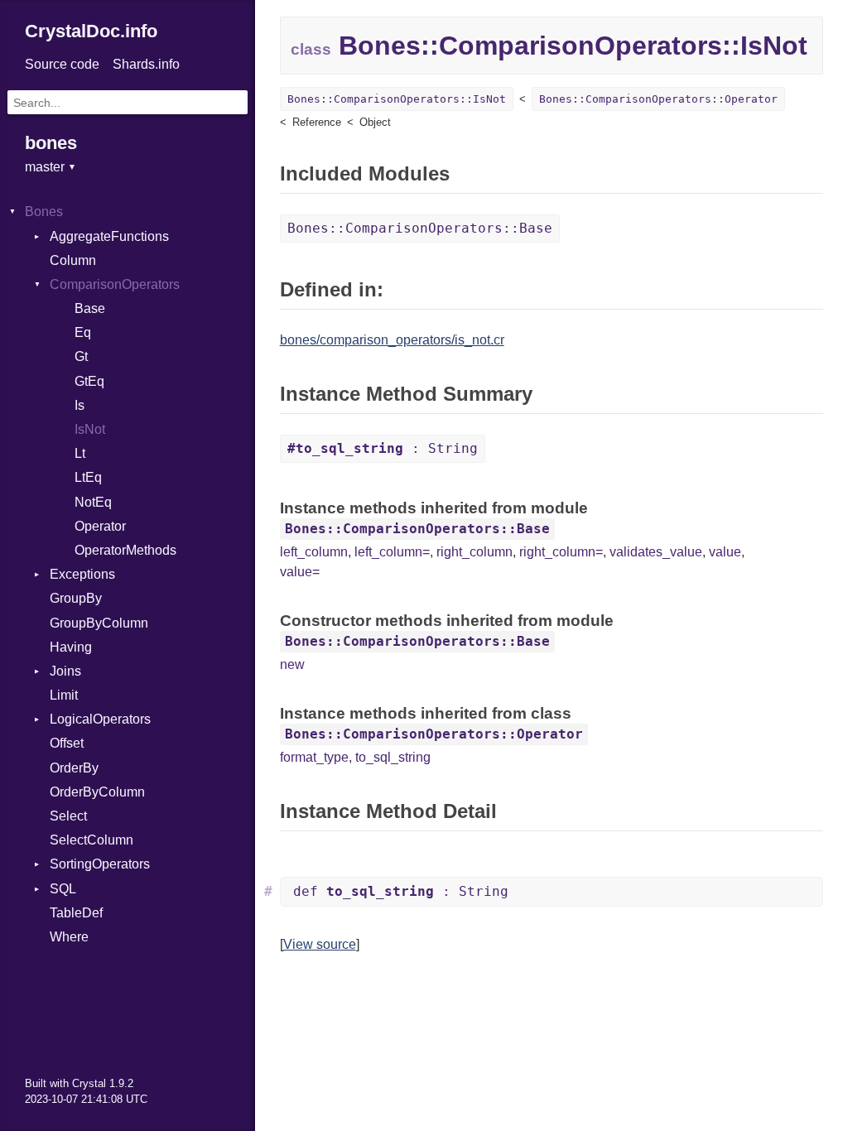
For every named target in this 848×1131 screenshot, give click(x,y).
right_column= (561, 552)
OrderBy (74, 768)
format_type (314, 757)
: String (382, 448)
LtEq (88, 477)
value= (300, 572)
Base (90, 308)
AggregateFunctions (109, 236)
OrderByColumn (97, 792)
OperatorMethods (125, 550)
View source (319, 944)
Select (68, 816)
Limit (64, 695)
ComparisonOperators (115, 284)
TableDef (76, 913)
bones (51, 142)
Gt (81, 356)
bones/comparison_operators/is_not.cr (392, 340)
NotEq (93, 502)
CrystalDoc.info (91, 31)
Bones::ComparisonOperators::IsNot (396, 99)
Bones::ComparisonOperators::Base (419, 228)
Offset (67, 743)
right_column (474, 552)
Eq (83, 332)
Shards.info (146, 64)
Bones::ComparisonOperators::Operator (658, 99)
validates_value (656, 552)
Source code (62, 64)
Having (71, 647)
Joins (65, 671)
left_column (314, 552)
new (292, 664)
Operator (100, 526)
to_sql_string (393, 757)
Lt (80, 453)
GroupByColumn (99, 623)
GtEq (89, 381)
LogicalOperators (100, 719)
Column (73, 260)
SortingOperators (100, 864)
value (725, 552)
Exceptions (82, 574)
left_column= (392, 552)
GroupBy (76, 598)
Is (79, 405)
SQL (63, 889)
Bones (44, 212)
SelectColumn (91, 840)
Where (69, 937)
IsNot (90, 429)
